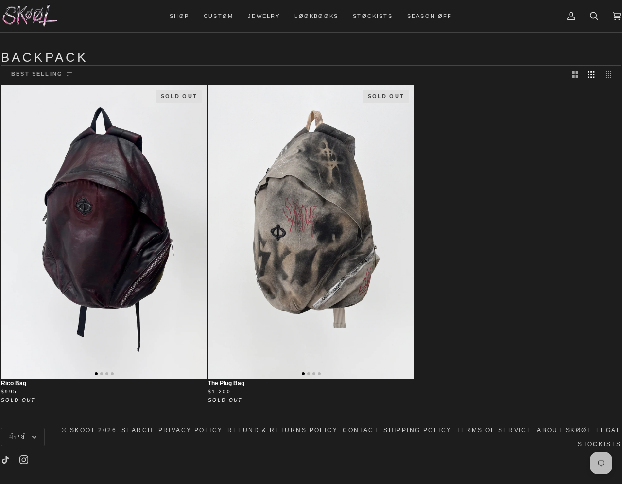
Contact (361, 430)
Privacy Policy (190, 430)
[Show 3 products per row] (591, 74)
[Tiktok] (5, 459)
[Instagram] (23, 459)
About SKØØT (564, 430)
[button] (179, 16)
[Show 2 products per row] (575, 74)
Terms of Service (494, 430)
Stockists (599, 444)
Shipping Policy (417, 430)
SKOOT (83, 430)
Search (137, 430)
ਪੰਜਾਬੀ (19, 436)
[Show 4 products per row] (610, 74)
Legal (608, 430)
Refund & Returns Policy (282, 430)
